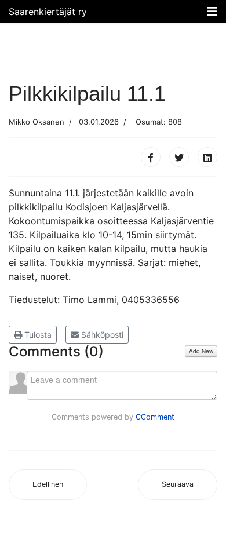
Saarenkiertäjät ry (48, 11)
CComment (155, 417)
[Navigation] (212, 11)
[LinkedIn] (207, 157)
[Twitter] (179, 157)
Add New (201, 351)
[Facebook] (151, 157)
